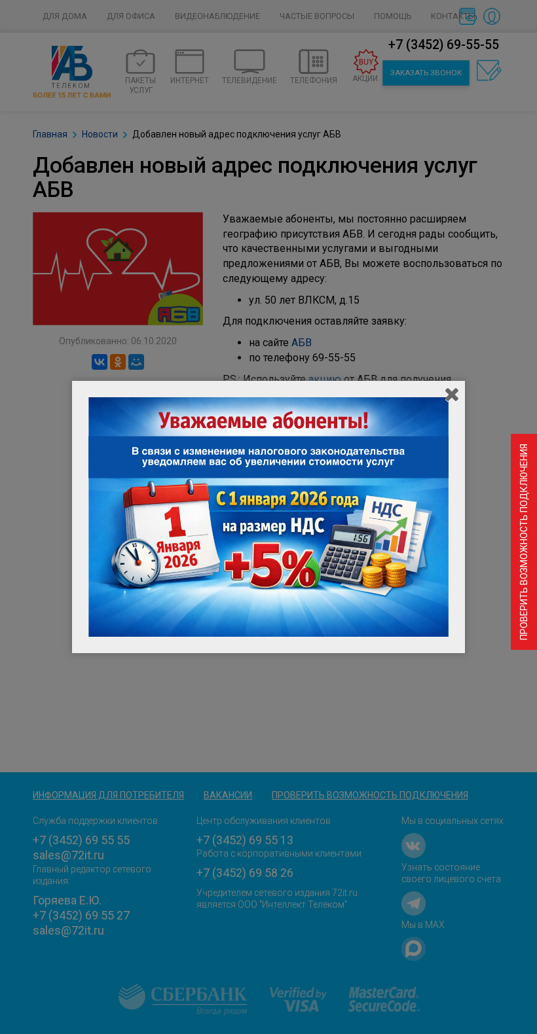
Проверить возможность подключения (524, 542)
